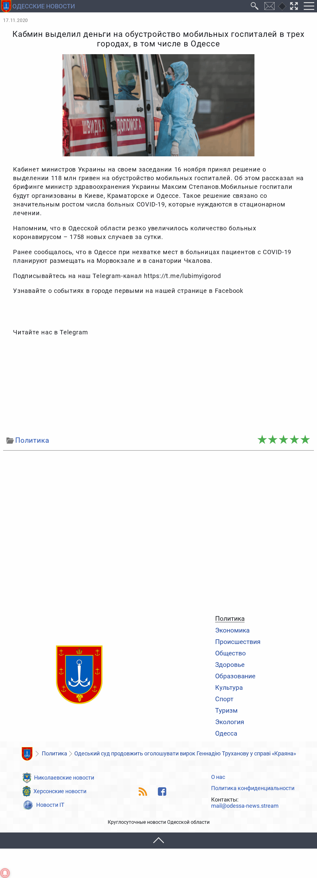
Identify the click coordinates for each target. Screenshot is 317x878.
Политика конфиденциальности (252, 788)
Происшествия (238, 641)
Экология (229, 722)
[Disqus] (158, 531)
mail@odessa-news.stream (245, 806)
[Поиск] (255, 6)
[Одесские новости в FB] (162, 791)
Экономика (232, 630)
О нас (218, 777)
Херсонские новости (59, 791)
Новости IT (50, 805)
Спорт (224, 699)
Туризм (226, 710)
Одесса (226, 733)
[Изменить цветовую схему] (282, 6)
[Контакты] (269, 6)
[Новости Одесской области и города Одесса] (79, 675)
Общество (230, 653)
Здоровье (230, 664)
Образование (235, 676)
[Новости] (27, 754)
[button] (158, 840)
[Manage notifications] (5, 873)
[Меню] (308, 6)
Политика (230, 618)
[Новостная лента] (143, 791)
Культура (229, 687)
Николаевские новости (64, 778)
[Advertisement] (158, 386)
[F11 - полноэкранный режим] (294, 6)
